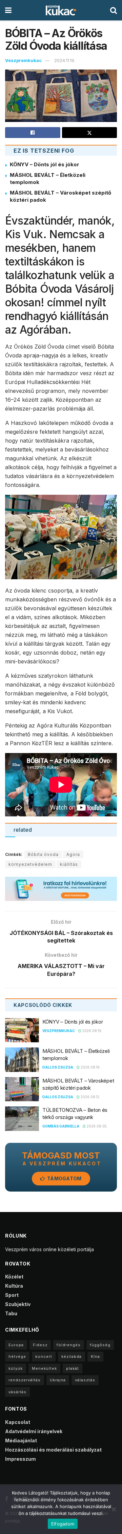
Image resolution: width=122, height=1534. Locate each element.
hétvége (17, 1356)
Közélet (14, 1276)
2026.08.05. (97, 1126)
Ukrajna (58, 1380)
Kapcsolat (17, 1422)
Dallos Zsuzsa (57, 1067)
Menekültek (44, 1368)
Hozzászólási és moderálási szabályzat (53, 1450)
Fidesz (40, 1345)
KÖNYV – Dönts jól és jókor (44, 164)
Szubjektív (17, 1304)
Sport (12, 1295)
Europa (16, 1345)
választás (85, 1380)
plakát (72, 1368)
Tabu (11, 1313)
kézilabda (71, 1356)
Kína (95, 1356)
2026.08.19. (91, 1031)
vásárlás (17, 1392)
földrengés (69, 1345)
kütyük (15, 1368)
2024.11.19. (64, 60)
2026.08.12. (90, 1097)
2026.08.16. (90, 1067)
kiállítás (69, 864)
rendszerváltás (24, 1380)
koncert (43, 1356)
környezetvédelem (30, 864)
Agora (73, 854)
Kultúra (14, 1286)
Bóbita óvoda (43, 854)
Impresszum (20, 1459)
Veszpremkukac (23, 60)
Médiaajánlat (21, 1440)
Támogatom (64, 1178)
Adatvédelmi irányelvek (33, 1431)
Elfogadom (62, 1524)
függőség (100, 1345)
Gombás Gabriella (60, 1126)
